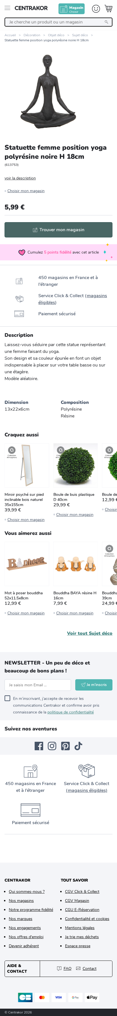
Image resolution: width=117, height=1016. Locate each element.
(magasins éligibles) (86, 790)
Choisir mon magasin (26, 191)
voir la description (20, 178)
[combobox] (58, 22)
